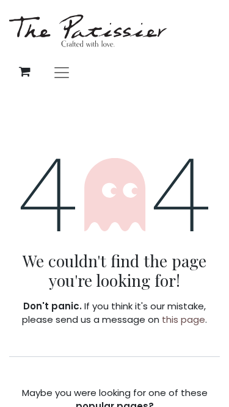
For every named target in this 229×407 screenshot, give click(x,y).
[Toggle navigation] (62, 71)
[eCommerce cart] (24, 71)
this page (183, 319)
